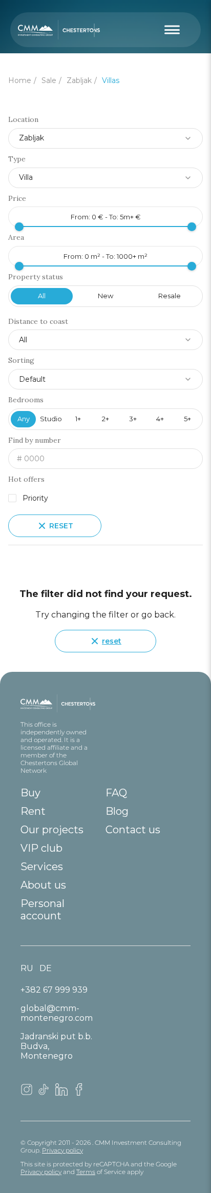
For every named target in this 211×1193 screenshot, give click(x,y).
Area (16, 237)
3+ (133, 419)
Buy (30, 793)
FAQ (116, 793)
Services (41, 866)
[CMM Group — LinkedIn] (61, 1092)
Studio (51, 419)
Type (17, 159)
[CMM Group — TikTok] (44, 1092)
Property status (35, 277)
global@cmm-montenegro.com (56, 1013)
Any (23, 419)
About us (43, 885)
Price (17, 198)
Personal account (42, 909)
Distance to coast (38, 321)
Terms (85, 1172)
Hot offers (26, 479)
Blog (117, 811)
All (42, 296)
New (105, 296)
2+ (105, 419)
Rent (33, 811)
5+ (187, 419)
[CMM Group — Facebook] (79, 1092)
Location (23, 119)
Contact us (133, 830)
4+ (160, 419)
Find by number (34, 440)
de (45, 968)
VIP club (41, 848)
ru (26, 968)
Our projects (51, 830)
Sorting (21, 360)
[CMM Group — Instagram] (26, 1092)
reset (111, 641)
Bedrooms (26, 400)
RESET (61, 525)
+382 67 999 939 (54, 990)
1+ (78, 419)
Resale (169, 296)
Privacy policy (62, 1150)
